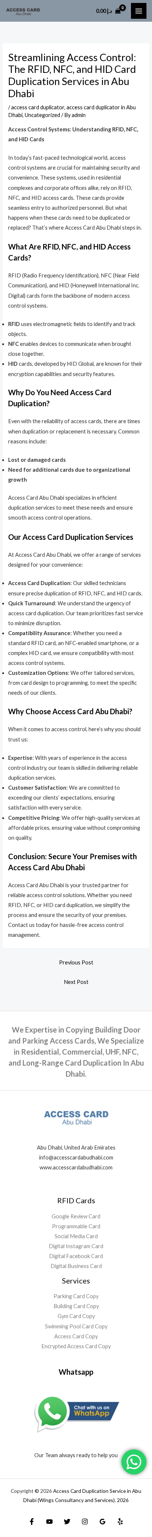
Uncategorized (42, 115)
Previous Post (76, 962)
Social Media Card (76, 1236)
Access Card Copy (76, 1336)
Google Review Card (76, 1216)
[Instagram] (85, 1521)
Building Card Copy (76, 1306)
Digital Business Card (76, 1266)
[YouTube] (49, 1521)
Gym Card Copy (76, 1316)
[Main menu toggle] (138, 10)
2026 (123, 1500)
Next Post (76, 982)
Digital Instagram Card (76, 1246)
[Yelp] (120, 1521)
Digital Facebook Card (76, 1256)
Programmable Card (76, 1226)
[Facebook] (31, 1521)
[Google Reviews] (102, 1521)
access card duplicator (37, 107)
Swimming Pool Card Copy (76, 1326)
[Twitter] (67, 1521)
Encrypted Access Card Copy (76, 1346)
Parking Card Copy (76, 1296)
